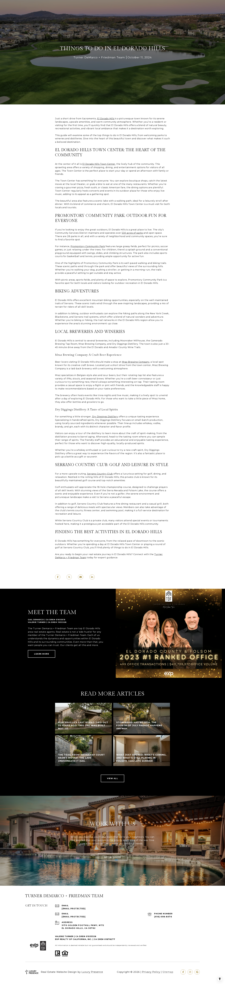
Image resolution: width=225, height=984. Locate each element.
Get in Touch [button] (112, 857)
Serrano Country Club (100, 474)
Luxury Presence (92, 972)
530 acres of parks (132, 233)
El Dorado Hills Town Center (98, 164)
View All (112, 778)
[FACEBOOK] (183, 972)
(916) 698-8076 (163, 916)
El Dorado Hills (105, 118)
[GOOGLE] (197, 972)
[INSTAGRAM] (190, 972)
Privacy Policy (151, 972)
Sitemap (167, 972)
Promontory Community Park (88, 246)
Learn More (41, 654)
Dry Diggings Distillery (105, 416)
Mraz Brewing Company (135, 362)
